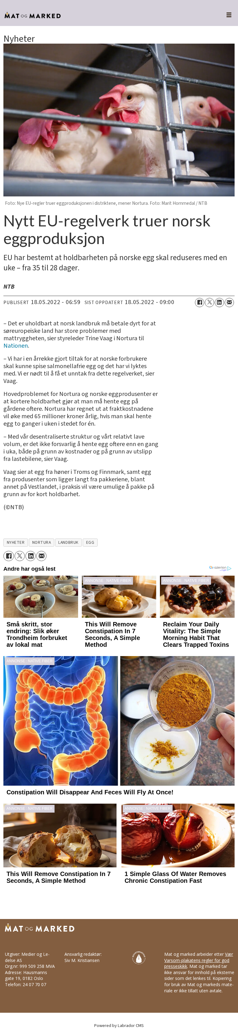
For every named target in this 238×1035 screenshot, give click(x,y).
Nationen (15, 345)
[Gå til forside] (106, 15)
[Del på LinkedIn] (219, 302)
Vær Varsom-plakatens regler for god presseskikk (198, 960)
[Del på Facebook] (199, 302)
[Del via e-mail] (229, 302)
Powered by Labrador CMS (119, 1025)
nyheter (16, 542)
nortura (41, 542)
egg (90, 542)
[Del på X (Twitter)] (209, 302)
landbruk (68, 542)
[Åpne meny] (225, 15)
